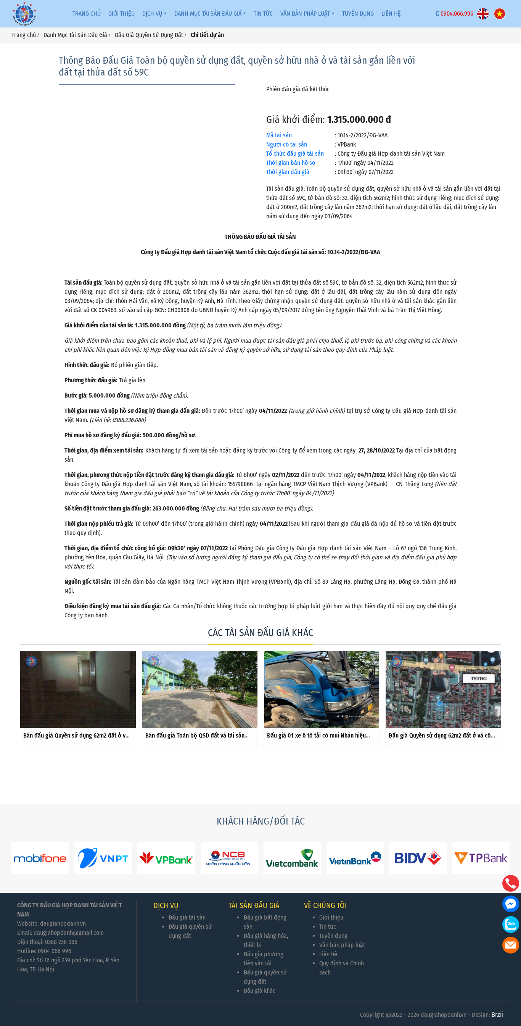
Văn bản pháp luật (305, 13)
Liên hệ (328, 954)
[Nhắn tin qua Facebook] (510, 904)
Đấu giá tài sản (187, 917)
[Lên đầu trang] (511, 984)
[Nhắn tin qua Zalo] (510, 924)
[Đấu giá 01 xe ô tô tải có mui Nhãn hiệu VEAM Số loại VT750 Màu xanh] (321, 689)
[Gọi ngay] (510, 883)
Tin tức (263, 13)
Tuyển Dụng (358, 13)
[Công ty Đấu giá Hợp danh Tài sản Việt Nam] (24, 13)
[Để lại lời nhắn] (510, 945)
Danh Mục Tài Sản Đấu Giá (207, 13)
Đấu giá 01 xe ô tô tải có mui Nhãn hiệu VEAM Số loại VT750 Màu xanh (316, 739)
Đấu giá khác (259, 990)
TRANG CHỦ (86, 13)
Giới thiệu (121, 13)
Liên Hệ (391, 13)
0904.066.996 (457, 13)
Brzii (497, 1014)
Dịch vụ (152, 13)
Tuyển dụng (333, 935)
